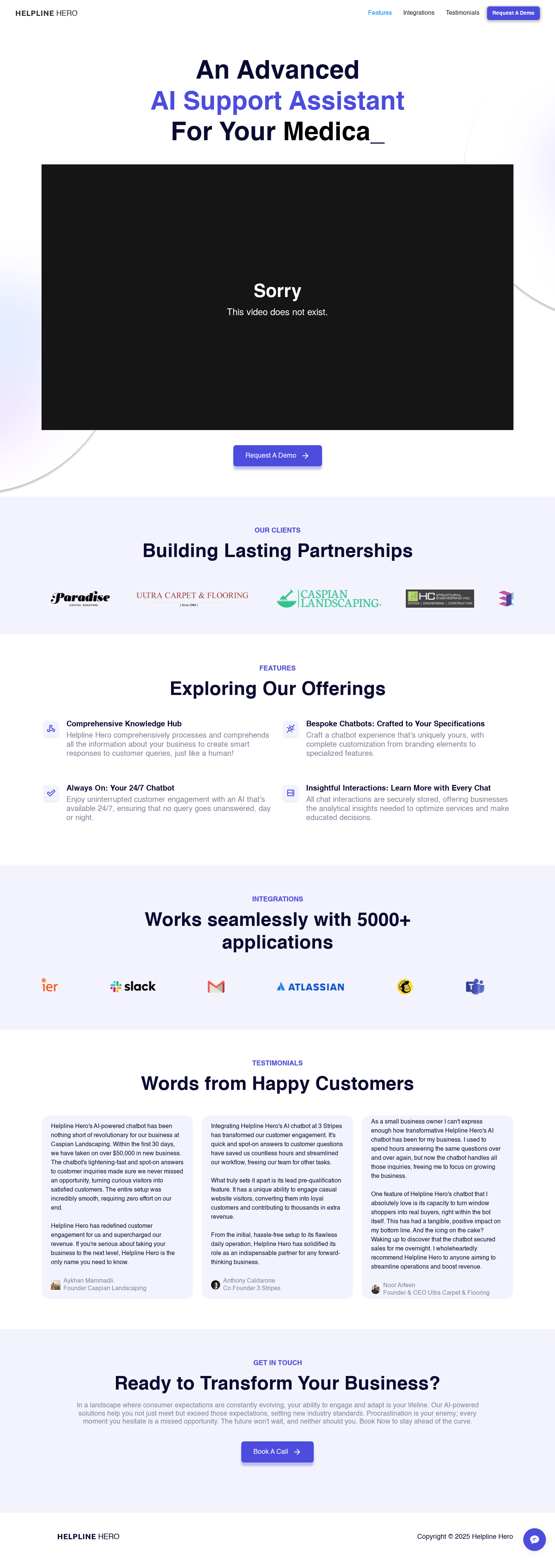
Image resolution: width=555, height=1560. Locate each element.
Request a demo (513, 13)
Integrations (419, 13)
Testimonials (462, 13)
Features (380, 13)
